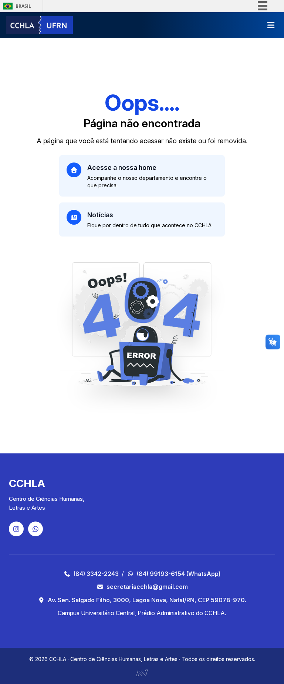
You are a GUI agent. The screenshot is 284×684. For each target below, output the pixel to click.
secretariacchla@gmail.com (147, 586)
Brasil (23, 6)
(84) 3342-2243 (96, 573)
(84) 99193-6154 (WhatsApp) (178, 573)
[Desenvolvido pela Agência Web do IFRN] (142, 672)
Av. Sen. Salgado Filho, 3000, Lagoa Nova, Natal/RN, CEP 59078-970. (147, 600)
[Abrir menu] (270, 25)
